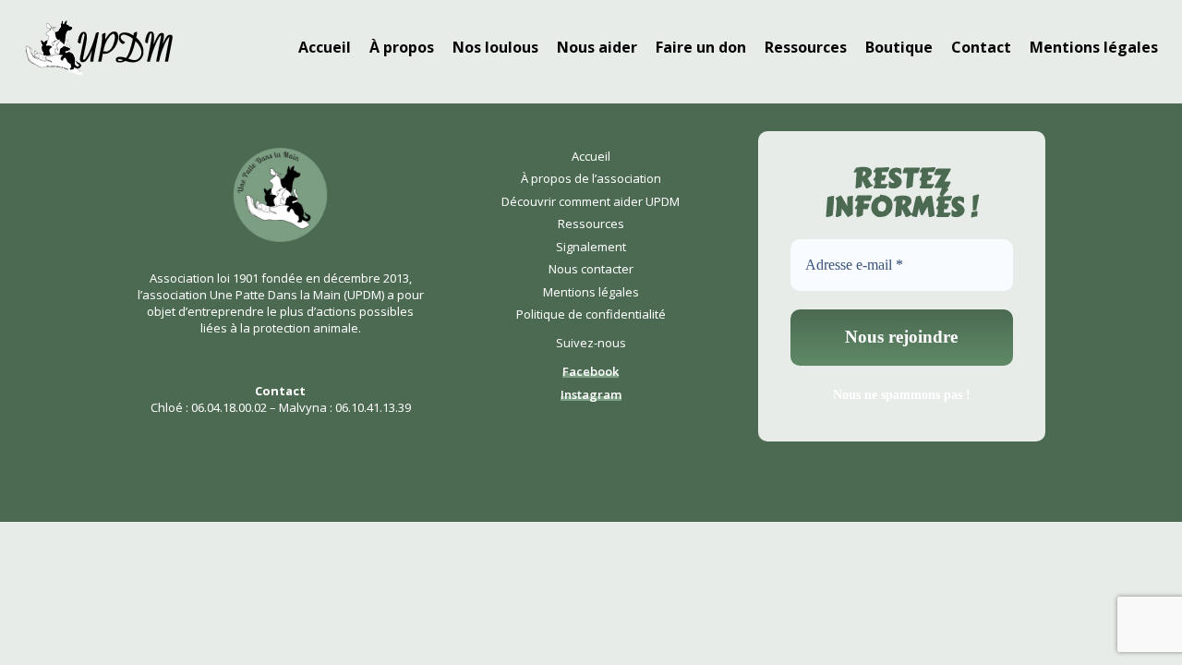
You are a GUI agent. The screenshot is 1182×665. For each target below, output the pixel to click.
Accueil (324, 47)
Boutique (899, 47)
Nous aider (597, 47)
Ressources (806, 47)
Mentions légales (1094, 47)
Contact (981, 47)
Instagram (591, 394)
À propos (401, 47)
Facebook (590, 371)
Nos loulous (495, 47)
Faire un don (701, 47)
